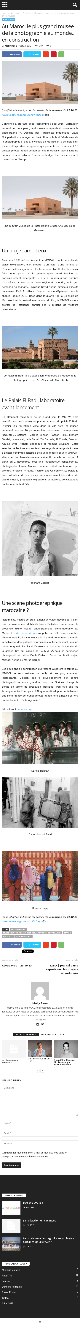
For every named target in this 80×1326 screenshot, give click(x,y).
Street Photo (8, 1292)
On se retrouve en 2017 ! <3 (40, 1059)
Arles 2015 (7, 1303)
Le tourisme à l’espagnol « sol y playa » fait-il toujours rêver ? (48, 1240)
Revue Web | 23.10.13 (17, 965)
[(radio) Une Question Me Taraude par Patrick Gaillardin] (66, 1049)
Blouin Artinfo (23, 936)
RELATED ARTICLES (26, 1034)
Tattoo (5, 1298)
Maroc (67, 933)
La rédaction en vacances (10, 1061)
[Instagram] (37, 1024)
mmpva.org (25, 709)
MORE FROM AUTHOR (53, 1034)
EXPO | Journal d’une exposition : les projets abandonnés (62, 969)
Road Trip (7, 1275)
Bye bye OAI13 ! (33, 1202)
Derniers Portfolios (12, 1286)
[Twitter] (42, 1024)
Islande (6, 1281)
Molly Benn (11, 45)
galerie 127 (8, 936)
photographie (18, 929)
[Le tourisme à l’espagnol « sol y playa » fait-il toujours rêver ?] (11, 1244)
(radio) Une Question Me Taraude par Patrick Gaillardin (64, 1062)
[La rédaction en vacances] (14, 1049)
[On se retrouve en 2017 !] (40, 1048)
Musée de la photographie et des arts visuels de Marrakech (32, 933)
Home (4, 13)
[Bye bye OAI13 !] (11, 1208)
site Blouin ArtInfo (26, 633)
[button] (74, 5)
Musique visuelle (11, 1270)
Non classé (8, 19)
